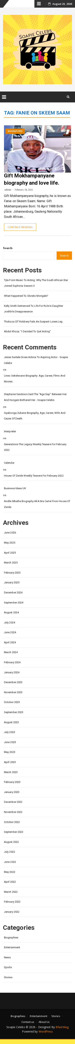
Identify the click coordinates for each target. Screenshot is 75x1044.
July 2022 (9, 851)
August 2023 (11, 722)
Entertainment (12, 947)
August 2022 (11, 841)
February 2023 (12, 782)
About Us (44, 1022)
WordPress (46, 1031)
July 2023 (9, 732)
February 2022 (12, 901)
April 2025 (10, 552)
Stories (8, 977)
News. (7, 957)
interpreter (10, 431)
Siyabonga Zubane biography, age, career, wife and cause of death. (34, 415)
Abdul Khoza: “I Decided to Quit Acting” (27, 331)
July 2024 (9, 622)
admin (7, 189)
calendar (9, 462)
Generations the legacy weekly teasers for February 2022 (35, 447)
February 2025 (12, 572)
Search (8, 248)
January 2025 (11, 582)
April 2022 (10, 881)
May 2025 (9, 542)
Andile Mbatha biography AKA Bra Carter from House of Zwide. (37, 504)
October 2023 (12, 702)
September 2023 (13, 712)
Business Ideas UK (15, 488)
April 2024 (10, 642)
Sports (8, 967)
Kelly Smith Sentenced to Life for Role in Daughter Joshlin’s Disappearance (33, 308)
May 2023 (9, 752)
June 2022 (10, 861)
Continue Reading (20, 227)
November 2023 (13, 692)
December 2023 (13, 682)
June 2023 (10, 742)
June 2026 (10, 532)
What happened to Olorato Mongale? (26, 295)
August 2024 (11, 612)
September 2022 (13, 831)
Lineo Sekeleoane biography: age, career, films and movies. (34, 378)
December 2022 (13, 801)
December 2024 (13, 592)
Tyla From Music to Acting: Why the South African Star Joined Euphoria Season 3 (36, 283)
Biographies (15, 131)
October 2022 (12, 822)
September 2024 (13, 602)
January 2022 (11, 911)
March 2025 (11, 562)
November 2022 (13, 811)
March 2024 (11, 652)
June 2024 (10, 632)
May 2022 (9, 871)
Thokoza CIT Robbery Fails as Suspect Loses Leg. (33, 321)
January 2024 (11, 672)
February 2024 (12, 662)
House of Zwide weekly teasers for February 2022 (34, 475)
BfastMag (62, 1027)
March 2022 (11, 891)
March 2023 (11, 772)
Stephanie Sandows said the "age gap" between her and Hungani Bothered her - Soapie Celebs (35, 397)
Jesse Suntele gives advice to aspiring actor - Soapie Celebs (36, 360)
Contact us (27, 1022)
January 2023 (11, 792)
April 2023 (10, 762)
